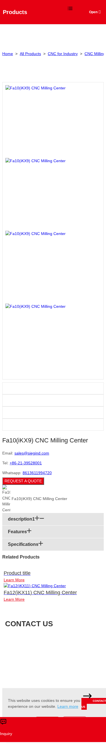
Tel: (61, 648)
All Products (30, 53)
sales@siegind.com (31, 453)
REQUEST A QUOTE (23, 481)
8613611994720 (37, 473)
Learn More (14, 580)
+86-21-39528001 (26, 463)
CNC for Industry (63, 53)
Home (7, 53)
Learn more (67, 706)
